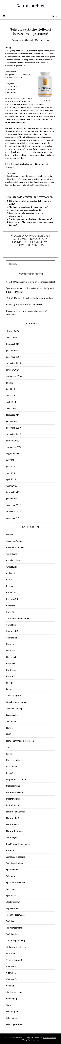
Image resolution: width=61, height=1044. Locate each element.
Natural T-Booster (15, 831)
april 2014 (11, 402)
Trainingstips (12, 934)
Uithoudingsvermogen (16, 940)
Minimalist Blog (49, 1037)
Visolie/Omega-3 (14, 960)
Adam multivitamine (15, 547)
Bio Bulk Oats (12, 599)
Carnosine (11, 624)
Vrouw (9, 1005)
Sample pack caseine (15, 857)
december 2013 (13, 427)
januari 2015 (12, 350)
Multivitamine (12, 805)
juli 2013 (10, 460)
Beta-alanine (12, 173)
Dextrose (10, 650)
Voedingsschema (14, 992)
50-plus (9, 534)
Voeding (10, 985)
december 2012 (13, 505)
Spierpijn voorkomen (15, 882)
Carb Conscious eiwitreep (18, 618)
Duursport (11, 657)
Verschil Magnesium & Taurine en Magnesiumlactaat (30, 282)
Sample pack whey (14, 863)
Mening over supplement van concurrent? (28, 207)
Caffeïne (10, 611)
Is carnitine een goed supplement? (25, 210)
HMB (8, 734)
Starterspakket (13, 902)
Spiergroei (11, 876)
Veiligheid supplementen (17, 947)
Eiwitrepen (11, 670)
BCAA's (9, 579)
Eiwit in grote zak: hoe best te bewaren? (24, 304)
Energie (9, 682)
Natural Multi (12, 818)
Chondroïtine (12, 637)
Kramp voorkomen (14, 760)
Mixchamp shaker (14, 798)
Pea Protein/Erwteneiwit (18, 844)
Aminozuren (11, 566)
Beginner (10, 586)
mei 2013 (10, 473)
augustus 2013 (13, 453)
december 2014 (13, 357)
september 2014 (14, 376)
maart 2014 (11, 408)
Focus (9, 689)
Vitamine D (11, 979)
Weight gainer (13, 1011)
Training (10, 921)
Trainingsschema (14, 927)
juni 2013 (10, 466)
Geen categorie (13, 695)
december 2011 (13, 518)
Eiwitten (10, 676)
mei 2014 (10, 395)
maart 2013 (11, 486)
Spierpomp (11, 889)
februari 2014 (12, 414)
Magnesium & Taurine (16, 779)
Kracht (9, 753)
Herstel (9, 728)
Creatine (10, 644)
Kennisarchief (30, 6)
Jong (8, 747)
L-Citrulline (11, 766)
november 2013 (13, 434)
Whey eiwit (11, 1018)
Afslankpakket (12, 554)
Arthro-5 (10, 573)
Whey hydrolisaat (14, 1024)
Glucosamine (12, 715)
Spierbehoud (12, 869)
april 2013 (11, 479)
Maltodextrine (13, 785)
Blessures (10, 605)
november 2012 (13, 511)
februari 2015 (12, 344)
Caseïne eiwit (12, 631)
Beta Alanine (12, 592)
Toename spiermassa (16, 914)
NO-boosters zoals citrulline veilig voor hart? (30, 219)
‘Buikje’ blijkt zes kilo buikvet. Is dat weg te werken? (30, 298)
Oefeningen (11, 837)
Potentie (10, 850)
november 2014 (13, 363)
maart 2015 (11, 337)
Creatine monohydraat (17, 176)
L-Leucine (10, 773)
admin (46, 40)
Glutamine (11, 721)
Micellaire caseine (14, 792)
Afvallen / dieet (13, 560)
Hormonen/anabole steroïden (20, 740)
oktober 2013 (12, 440)
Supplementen (12, 908)
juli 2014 (10, 382)
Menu (55, 16)
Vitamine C (11, 972)
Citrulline (11, 179)
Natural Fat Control (15, 811)
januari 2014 (12, 421)
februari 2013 (12, 492)
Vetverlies (11, 953)
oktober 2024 (12, 331)
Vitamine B (11, 966)
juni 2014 (10, 389)
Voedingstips (12, 998)
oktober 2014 (12, 369)
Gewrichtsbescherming (17, 702)
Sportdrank (11, 895)
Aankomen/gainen (14, 541)
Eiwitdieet (11, 663)
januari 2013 (12, 498)
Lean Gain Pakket (27, 50)
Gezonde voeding (14, 708)
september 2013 (14, 447)
